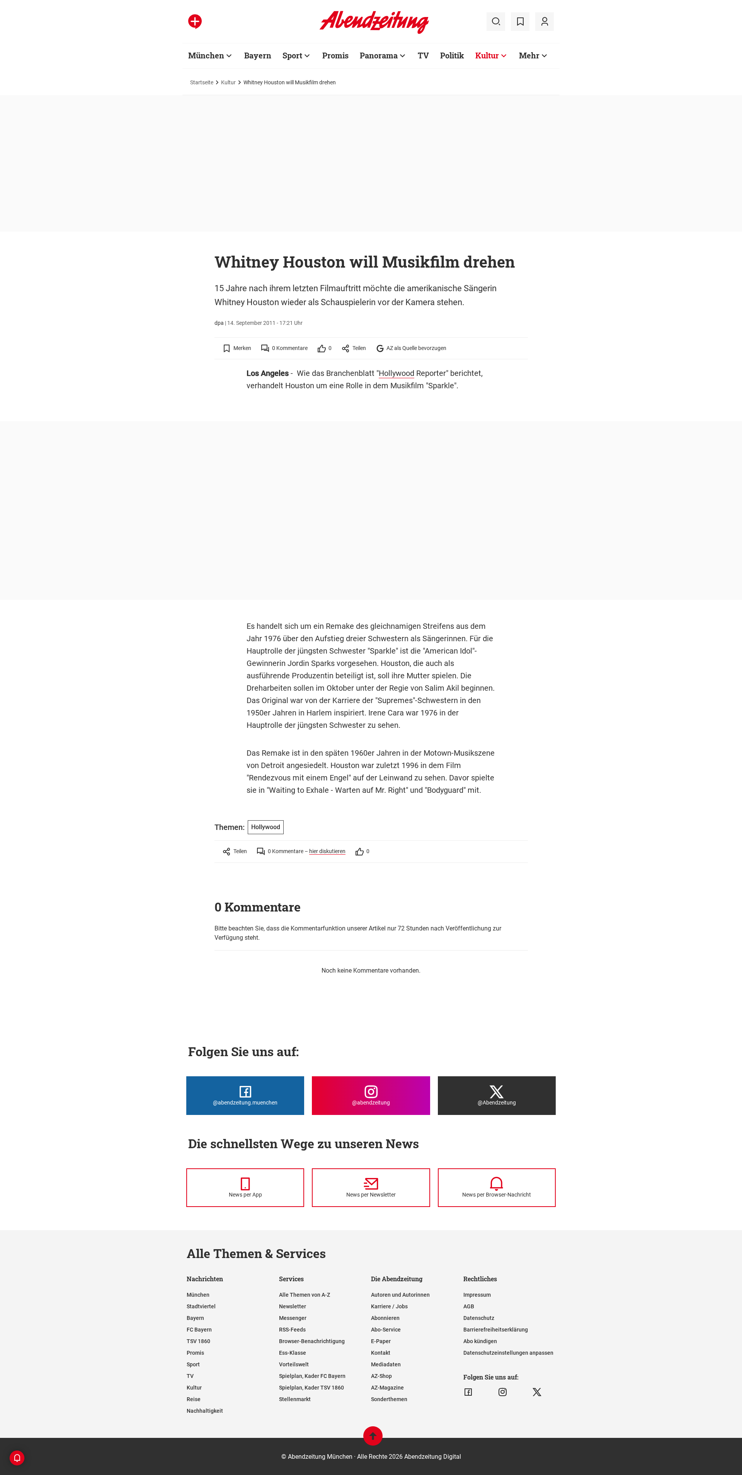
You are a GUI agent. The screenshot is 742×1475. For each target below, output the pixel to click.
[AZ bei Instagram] (502, 1392)
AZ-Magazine (387, 1388)
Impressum (477, 1295)
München (206, 55)
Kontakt (380, 1353)
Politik (452, 55)
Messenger (292, 1318)
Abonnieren (385, 1318)
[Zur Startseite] (374, 32)
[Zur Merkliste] (520, 21)
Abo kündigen (480, 1341)
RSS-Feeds (292, 1329)
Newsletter (292, 1306)
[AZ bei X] (537, 1392)
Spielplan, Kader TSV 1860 (311, 1388)
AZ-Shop (381, 1376)
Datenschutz (478, 1318)
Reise (194, 1399)
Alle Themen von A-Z (304, 1295)
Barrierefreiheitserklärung (495, 1329)
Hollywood (396, 373)
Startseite (201, 82)
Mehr (529, 55)
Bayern (257, 55)
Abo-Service (386, 1329)
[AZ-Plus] (195, 21)
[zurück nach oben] (373, 1439)
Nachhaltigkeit (205, 1411)
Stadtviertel (201, 1306)
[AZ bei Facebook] (468, 1392)
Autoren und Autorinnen (400, 1295)
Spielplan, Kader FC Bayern (312, 1376)
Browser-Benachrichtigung (312, 1341)
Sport (292, 55)
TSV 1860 (198, 1341)
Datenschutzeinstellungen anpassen (508, 1353)
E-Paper (381, 1341)
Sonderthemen (389, 1399)
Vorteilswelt (294, 1364)
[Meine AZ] (544, 21)
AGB (468, 1306)
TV (423, 55)
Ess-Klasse (292, 1353)
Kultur (487, 55)
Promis (335, 55)
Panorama (379, 55)
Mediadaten (386, 1364)
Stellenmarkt (295, 1399)
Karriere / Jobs (389, 1306)
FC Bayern (199, 1329)
